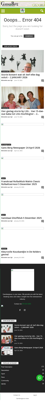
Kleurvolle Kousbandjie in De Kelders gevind (21, 253)
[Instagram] (25, 310)
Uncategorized (6, 144)
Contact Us (16, 395)
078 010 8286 (26, 304)
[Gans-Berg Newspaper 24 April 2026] (22, 134)
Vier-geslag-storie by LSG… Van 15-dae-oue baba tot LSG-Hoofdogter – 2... (22, 112)
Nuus (3, 377)
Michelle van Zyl (6, 80)
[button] (41, 10)
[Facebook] (20, 310)
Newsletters (5, 370)
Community (5, 71)
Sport (3, 178)
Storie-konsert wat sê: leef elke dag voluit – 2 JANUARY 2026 (20, 76)
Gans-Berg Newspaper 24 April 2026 (20, 147)
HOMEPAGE (29, 36)
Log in (35, 395)
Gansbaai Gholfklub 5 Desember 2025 (21, 217)
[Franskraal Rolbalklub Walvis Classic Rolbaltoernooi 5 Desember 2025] (22, 168)
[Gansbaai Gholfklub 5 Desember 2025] (22, 204)
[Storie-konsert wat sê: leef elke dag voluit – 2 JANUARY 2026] (22, 61)
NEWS (3, 384)
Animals (4, 248)
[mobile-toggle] (3, 11)
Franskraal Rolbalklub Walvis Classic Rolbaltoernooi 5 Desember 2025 (20, 183)
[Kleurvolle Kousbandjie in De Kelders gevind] (22, 238)
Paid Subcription (6, 367)
